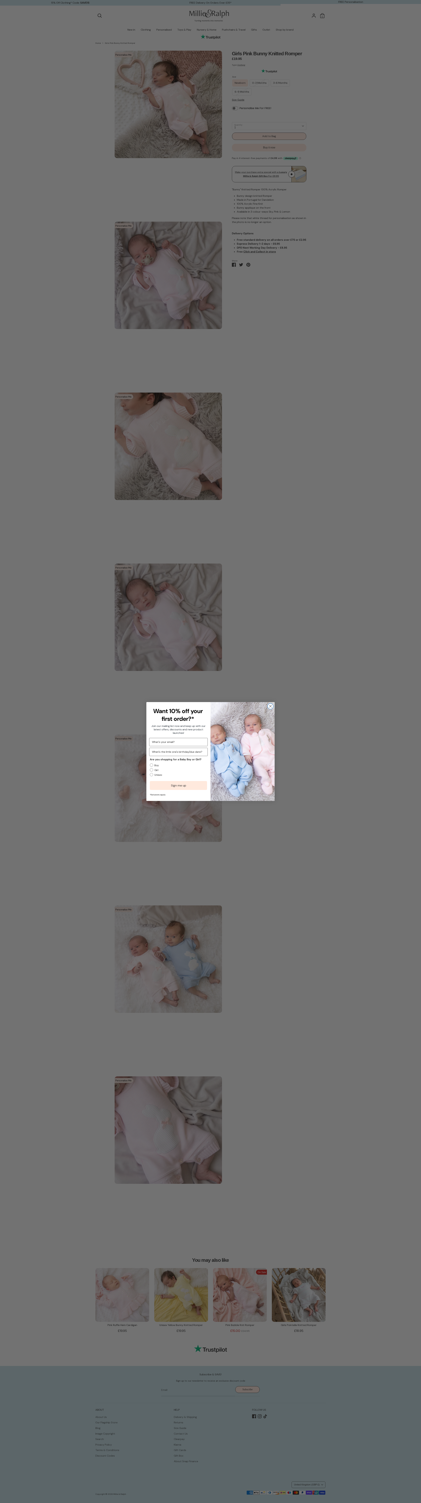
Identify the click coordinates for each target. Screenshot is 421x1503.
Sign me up (178, 785)
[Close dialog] (270, 706)
